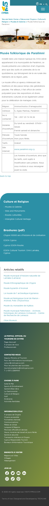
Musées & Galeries (18, 22)
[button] (46, 4)
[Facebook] (7, 473)
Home (15, 19)
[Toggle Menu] (43, 9)
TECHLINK (42, 499)
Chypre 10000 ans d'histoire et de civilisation (24, 235)
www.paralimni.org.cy (24, 149)
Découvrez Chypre (28, 19)
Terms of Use (7, 499)
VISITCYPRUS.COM (32, 492)
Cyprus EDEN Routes (14, 245)
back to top (5, 176)
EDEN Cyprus (10, 240)
